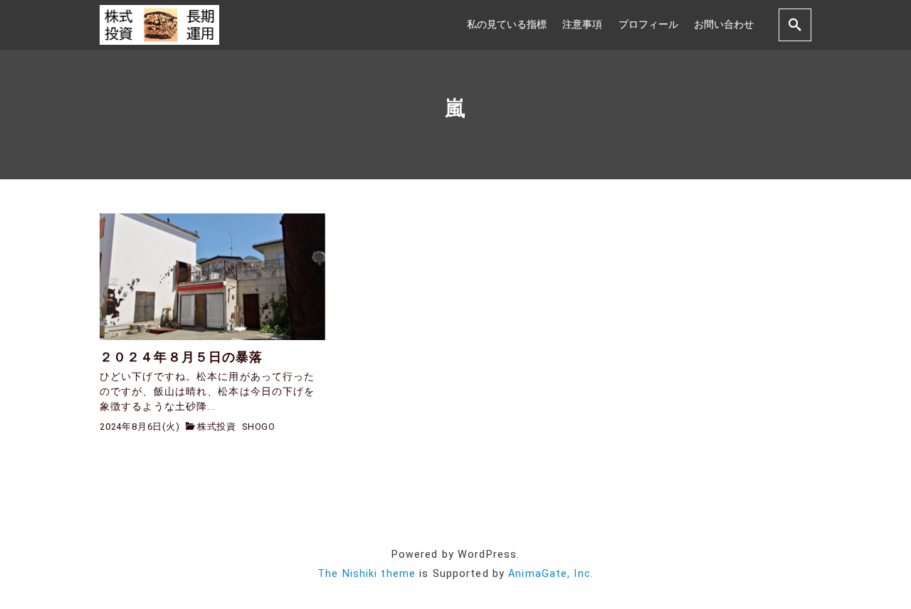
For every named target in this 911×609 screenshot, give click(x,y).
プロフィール (648, 24)
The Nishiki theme (366, 574)
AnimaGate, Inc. (551, 574)
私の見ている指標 (507, 24)
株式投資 (216, 426)
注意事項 (582, 24)
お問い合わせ (724, 24)
